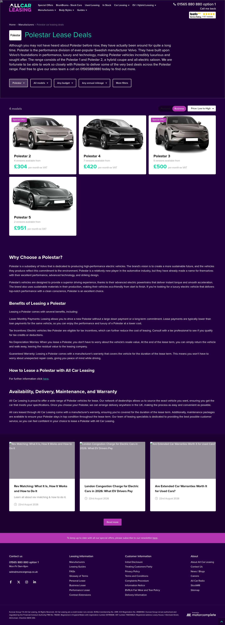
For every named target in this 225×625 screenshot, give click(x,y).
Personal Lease (77, 580)
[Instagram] (27, 582)
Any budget (63, 83)
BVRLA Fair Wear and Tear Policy (142, 590)
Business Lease (77, 585)
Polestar (17, 83)
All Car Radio (198, 580)
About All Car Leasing (202, 562)
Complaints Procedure (137, 580)
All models (39, 83)
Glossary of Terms (78, 576)
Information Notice (135, 585)
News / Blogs (198, 571)
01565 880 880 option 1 (24, 562)
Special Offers (45, 5)
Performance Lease (79, 590)
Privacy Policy (132, 571)
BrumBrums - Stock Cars (69, 5)
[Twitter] (19, 582)
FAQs (72, 571)
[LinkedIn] (35, 582)
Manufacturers (77, 562)
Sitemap (195, 590)
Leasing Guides (77, 566)
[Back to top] (221, 621)
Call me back (208, 9)
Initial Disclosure (134, 562)
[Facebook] (11, 582)
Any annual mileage (93, 83)
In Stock (107, 5)
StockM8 (195, 585)
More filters (122, 83)
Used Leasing (92, 5)
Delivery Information (136, 595)
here (46, 379)
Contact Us (196, 566)
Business (179, 108)
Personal (165, 108)
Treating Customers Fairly (138, 566)
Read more (112, 522)
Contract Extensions (80, 595)
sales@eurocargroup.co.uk (23, 572)
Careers (195, 576)
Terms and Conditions (136, 576)
